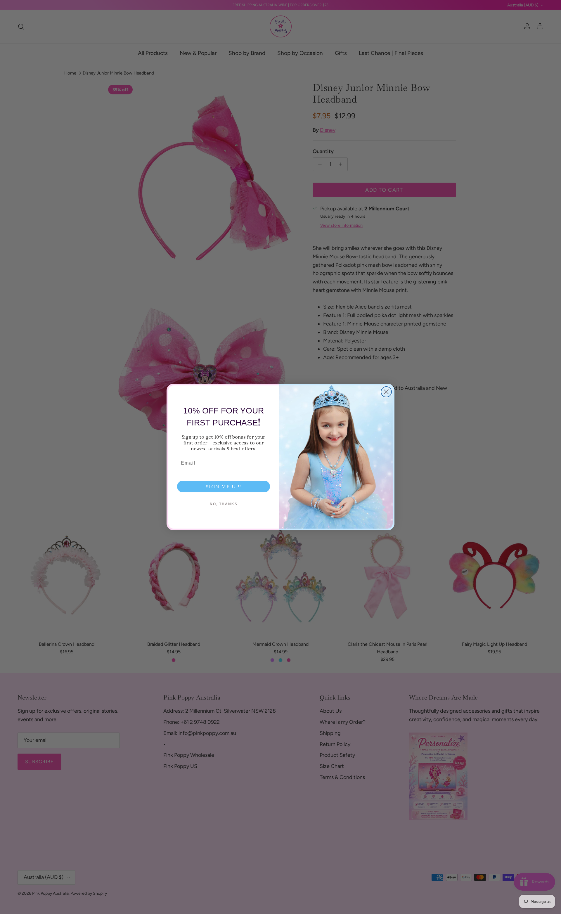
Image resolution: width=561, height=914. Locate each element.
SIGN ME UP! (223, 486)
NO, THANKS (224, 504)
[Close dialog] (386, 392)
